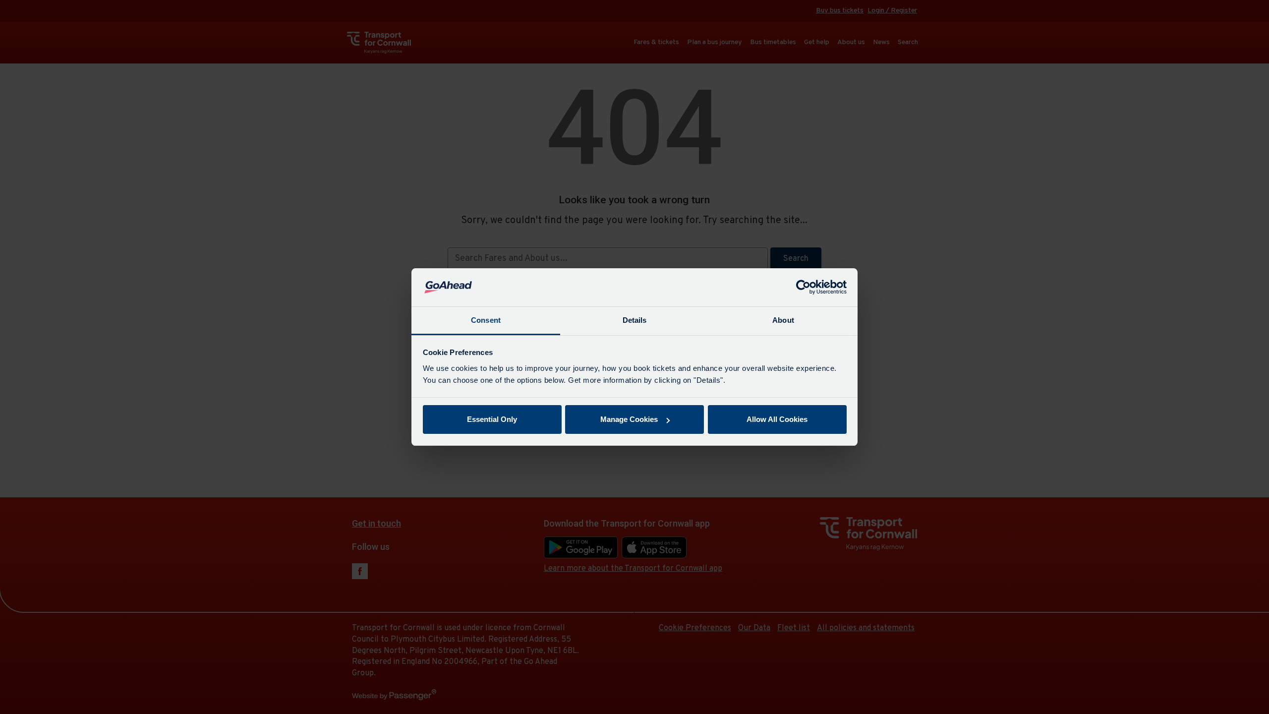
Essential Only (492, 419)
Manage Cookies (629, 419)
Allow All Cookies (777, 419)
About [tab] (783, 320)
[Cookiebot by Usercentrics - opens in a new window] (803, 287)
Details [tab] (635, 320)
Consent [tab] (486, 320)
